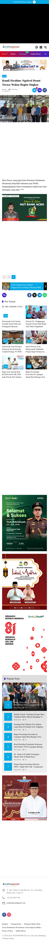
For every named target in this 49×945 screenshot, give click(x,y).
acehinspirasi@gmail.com (16, 903)
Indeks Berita (21, 931)
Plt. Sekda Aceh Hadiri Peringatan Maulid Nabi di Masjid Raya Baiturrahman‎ (26, 755)
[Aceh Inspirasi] (11, 47)
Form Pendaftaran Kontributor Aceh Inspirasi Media (21, 927)
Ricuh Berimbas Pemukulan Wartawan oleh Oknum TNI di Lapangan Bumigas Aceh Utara (28, 745)
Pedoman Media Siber (32, 924)
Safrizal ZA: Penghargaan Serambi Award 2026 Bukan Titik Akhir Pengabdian (36, 324)
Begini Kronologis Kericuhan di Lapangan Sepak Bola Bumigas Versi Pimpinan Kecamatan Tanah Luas (36, 374)
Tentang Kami (16, 924)
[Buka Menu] (40, 47)
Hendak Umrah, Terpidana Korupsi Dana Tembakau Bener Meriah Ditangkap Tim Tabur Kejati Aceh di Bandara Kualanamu (29, 715)
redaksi (4, 89)
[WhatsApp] (44, 295)
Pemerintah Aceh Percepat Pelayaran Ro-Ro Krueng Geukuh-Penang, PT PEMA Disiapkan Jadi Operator (12, 349)
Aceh (4, 76)
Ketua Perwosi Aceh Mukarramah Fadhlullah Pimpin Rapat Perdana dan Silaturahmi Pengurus (35, 349)
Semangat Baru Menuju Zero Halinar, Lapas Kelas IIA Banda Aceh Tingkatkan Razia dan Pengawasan (29, 725)
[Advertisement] (24, 150)
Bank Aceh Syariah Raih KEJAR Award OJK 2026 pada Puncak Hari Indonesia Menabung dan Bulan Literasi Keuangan (12, 374)
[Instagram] (9, 915)
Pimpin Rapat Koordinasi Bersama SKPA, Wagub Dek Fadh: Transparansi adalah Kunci (28, 765)
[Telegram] (39, 295)
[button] (36, 47)
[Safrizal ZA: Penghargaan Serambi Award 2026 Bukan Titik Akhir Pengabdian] (36, 312)
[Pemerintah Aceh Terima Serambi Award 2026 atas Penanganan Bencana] (13, 312)
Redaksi (5, 924)
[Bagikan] (44, 90)
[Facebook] (29, 295)
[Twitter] (34, 295)
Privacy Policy (7, 931)
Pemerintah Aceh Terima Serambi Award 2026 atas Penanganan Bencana (11, 324)
